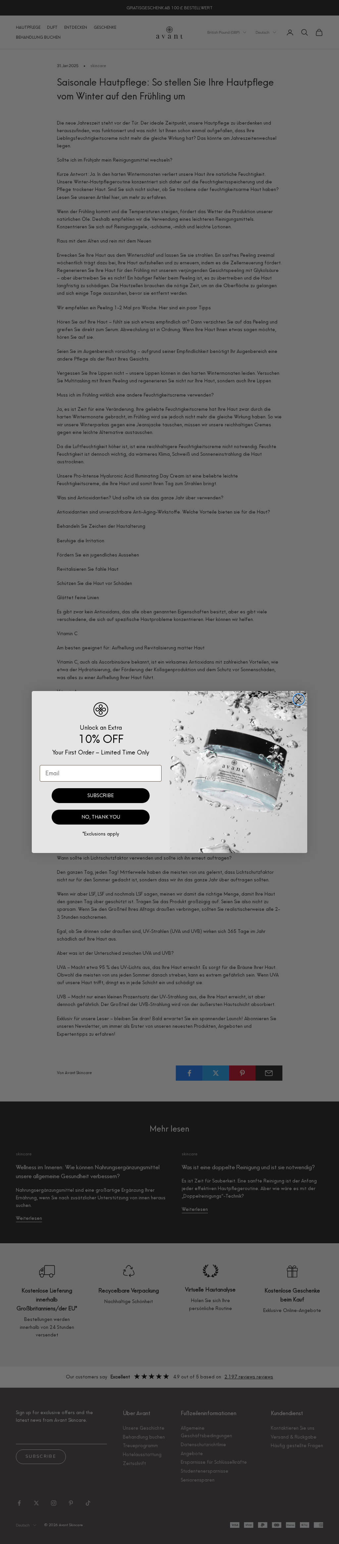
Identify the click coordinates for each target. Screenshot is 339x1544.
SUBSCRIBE (100, 795)
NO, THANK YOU (100, 817)
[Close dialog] (299, 699)
